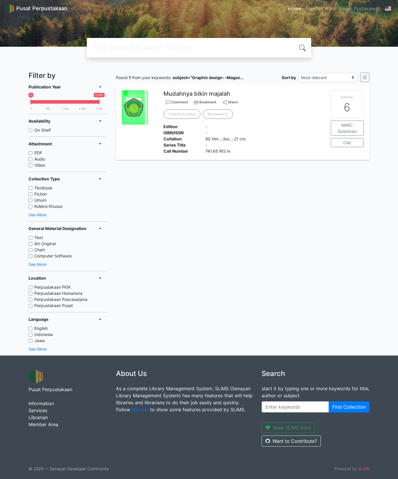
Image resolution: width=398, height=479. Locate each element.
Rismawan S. (218, 114)
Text (38, 237)
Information (41, 403)
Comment (179, 102)
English (41, 328)
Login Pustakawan (360, 8)
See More (38, 214)
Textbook (43, 187)
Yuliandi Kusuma (182, 114)
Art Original (45, 243)
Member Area (320, 8)
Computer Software (53, 255)
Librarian (38, 417)
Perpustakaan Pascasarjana (60, 299)
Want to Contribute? (294, 441)
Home (294, 8)
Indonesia (43, 334)
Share (232, 102)
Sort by (289, 77)
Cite (347, 142)
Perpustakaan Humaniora (58, 293)
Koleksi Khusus (48, 206)
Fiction (40, 193)
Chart (39, 249)
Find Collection (349, 407)
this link (140, 409)
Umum (40, 200)
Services (38, 410)
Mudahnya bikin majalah (196, 93)
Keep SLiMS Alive (292, 428)
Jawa (39, 340)
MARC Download (347, 128)
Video (39, 165)
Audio (39, 158)
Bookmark (207, 102)
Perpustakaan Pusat (53, 305)
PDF (38, 152)
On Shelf (42, 130)
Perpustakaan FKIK (52, 287)
